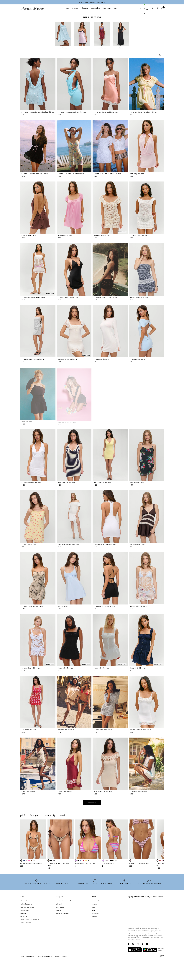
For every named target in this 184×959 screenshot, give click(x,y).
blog (93, 910)
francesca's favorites (98, 901)
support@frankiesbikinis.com (30, 919)
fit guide (94, 916)
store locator (60, 907)
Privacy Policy (29, 956)
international (24, 910)
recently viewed (55, 815)
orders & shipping (26, 904)
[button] (140, 8)
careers (58, 910)
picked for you (29, 815)
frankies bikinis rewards (63, 901)
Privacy (138, 939)
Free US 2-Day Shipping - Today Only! (92, 2)
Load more (92, 803)
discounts (23, 913)
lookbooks (95, 913)
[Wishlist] (158, 8)
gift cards (59, 904)
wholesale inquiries (62, 913)
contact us (23, 916)
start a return (24, 901)
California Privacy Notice (44, 957)
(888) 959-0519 (25, 922)
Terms (132, 939)
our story (94, 904)
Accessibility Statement (60, 956)
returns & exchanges (27, 907)
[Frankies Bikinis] (32, 8)
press (93, 907)
